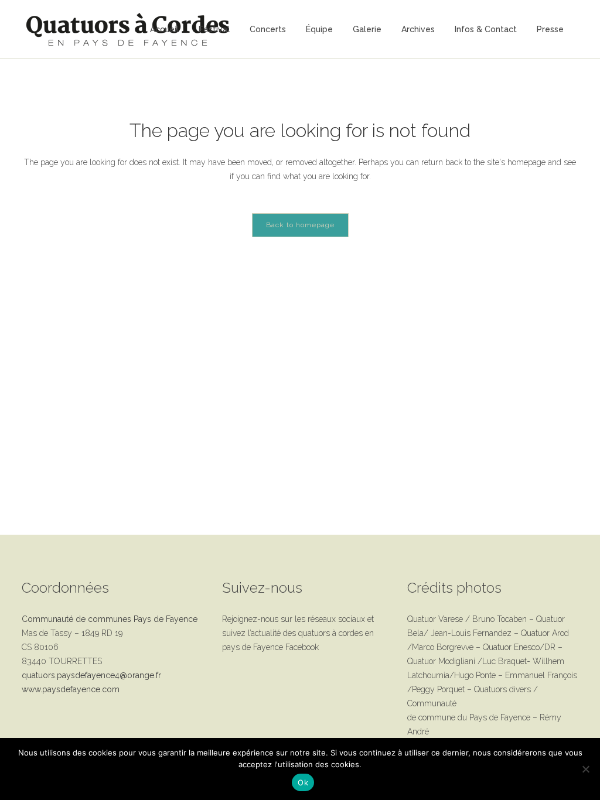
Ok (303, 782)
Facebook (302, 647)
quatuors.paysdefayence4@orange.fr (91, 675)
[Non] (585, 769)
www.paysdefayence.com (71, 689)
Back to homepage (300, 225)
